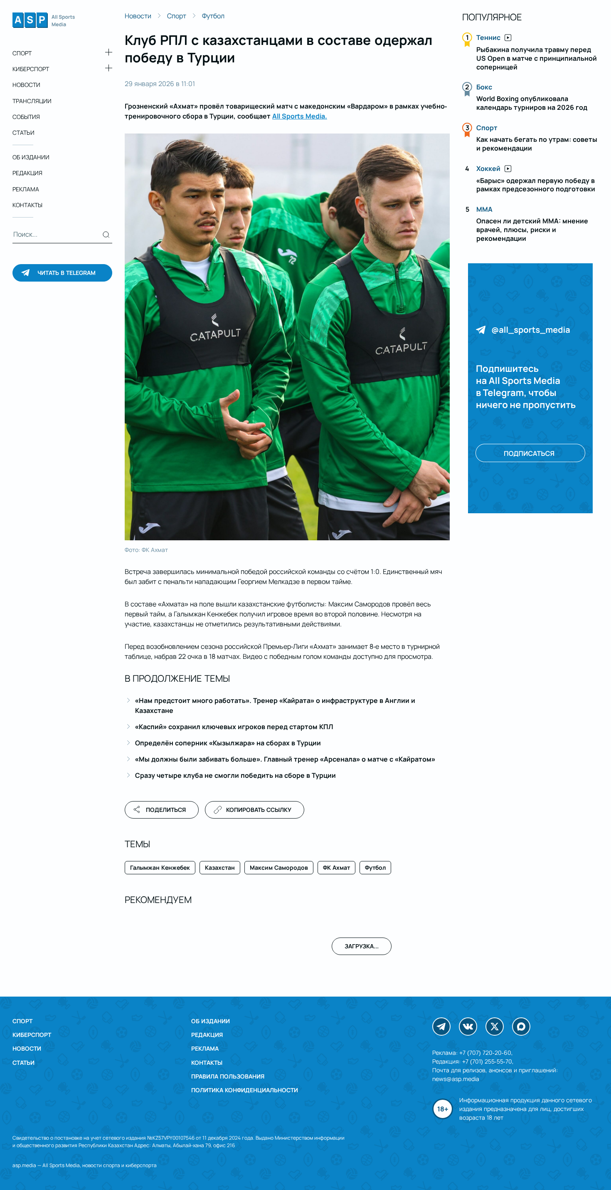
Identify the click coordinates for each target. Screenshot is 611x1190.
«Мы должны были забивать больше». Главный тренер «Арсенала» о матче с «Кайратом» (285, 759)
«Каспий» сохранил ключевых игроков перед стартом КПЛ (234, 726)
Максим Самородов (279, 867)
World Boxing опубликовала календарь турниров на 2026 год (531, 103)
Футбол (213, 15)
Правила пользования (227, 1076)
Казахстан (220, 867)
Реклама (25, 189)
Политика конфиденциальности (244, 1090)
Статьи (23, 132)
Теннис (488, 37)
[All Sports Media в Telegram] (441, 1026)
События (26, 117)
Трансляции (32, 101)
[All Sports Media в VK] (468, 1026)
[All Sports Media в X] (494, 1026)
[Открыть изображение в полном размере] (287, 337)
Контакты (27, 205)
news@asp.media (455, 1079)
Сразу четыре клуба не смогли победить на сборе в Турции (235, 775)
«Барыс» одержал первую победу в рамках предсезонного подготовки (535, 185)
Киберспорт (30, 69)
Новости (26, 85)
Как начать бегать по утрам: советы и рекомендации (536, 144)
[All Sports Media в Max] (521, 1026)
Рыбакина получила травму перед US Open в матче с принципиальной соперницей (536, 58)
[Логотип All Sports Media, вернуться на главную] (43, 25)
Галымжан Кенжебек (160, 867)
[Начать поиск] (106, 234)
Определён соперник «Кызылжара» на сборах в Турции (228, 742)
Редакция (27, 173)
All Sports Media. (299, 116)
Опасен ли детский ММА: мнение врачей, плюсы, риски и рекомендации (532, 229)
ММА (484, 209)
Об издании (30, 157)
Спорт (22, 53)
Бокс (484, 87)
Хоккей (488, 168)
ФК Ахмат (336, 867)
